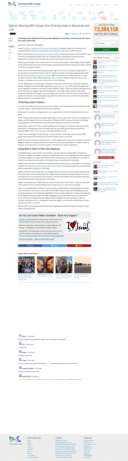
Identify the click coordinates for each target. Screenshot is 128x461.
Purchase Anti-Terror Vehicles (63, 455)
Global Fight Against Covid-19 (63, 442)
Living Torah (87, 453)
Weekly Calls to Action (61, 440)
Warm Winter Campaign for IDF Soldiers (66, 444)
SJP (9, 58)
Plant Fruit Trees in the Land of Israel (65, 450)
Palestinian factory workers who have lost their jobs (46, 166)
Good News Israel (88, 448)
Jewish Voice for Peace (61, 86)
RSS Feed (29, 453)
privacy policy (115, 53)
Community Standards (33, 457)
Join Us (29, 446)
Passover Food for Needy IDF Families (65, 448)
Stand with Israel (88, 442)
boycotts (11, 53)
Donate (85, 5)
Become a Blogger (106, 158)
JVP (10, 55)
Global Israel (87, 446)
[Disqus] (54, 356)
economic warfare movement (43, 54)
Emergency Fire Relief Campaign (64, 457)
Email (69, 33)
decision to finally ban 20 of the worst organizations (41, 48)
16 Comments (86, 33)
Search (115, 5)
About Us (78, 5)
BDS (10, 50)
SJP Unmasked (57, 78)
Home (71, 5)
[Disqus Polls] (55, 307)
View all (117, 57)
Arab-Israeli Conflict (89, 440)
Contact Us (107, 5)
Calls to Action (87, 457)
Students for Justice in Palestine (40, 75)
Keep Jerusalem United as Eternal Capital (66, 451)
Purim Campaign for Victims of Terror (65, 446)
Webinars (98, 5)
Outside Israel (87, 450)
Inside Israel (87, 451)
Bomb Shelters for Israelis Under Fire (65, 453)
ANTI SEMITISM (88, 455)
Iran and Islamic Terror (90, 444)
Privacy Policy (30, 455)
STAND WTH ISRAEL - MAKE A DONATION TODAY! (37, 239)
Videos (92, 5)
